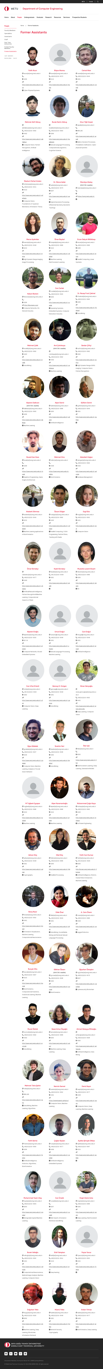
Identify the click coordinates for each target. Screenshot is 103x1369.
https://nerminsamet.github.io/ (59, 1100)
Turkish (91, 1)
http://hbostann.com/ (31, 305)
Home (6, 17)
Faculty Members (9, 30)
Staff (6, 39)
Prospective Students (79, 17)
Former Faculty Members (9, 47)
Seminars (66, 17)
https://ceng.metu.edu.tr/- (86, 196)
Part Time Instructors (8, 43)
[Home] (11, 8)
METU (83, 1)
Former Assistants (10, 51)
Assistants (8, 36)
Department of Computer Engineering (43, 8)
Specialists (8, 33)
